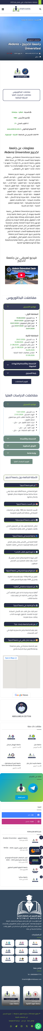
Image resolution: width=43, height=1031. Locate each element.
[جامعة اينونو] (35, 943)
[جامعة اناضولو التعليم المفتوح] (35, 870)
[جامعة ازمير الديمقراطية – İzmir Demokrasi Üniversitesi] (11, 756)
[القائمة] (3, 9)
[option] (17, 996)
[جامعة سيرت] (17, 996)
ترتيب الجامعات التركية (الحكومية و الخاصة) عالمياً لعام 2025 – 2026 (16, 858)
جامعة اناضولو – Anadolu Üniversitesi (15, 838)
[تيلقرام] (16, 1026)
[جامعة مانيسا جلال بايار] (31, 756)
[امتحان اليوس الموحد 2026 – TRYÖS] (35, 851)
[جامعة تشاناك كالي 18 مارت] (35, 959)
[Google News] (21, 695)
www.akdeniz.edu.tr (14, 129)
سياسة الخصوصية (14, 1020)
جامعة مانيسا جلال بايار (34, 763)
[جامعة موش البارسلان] (21, 951)
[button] (38, 1026)
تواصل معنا (30, 1020)
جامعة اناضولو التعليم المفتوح (17, 867)
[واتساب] (11, 1026)
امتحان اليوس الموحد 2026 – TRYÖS (15, 847)
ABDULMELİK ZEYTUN (31, 53)
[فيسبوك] (32, 1026)
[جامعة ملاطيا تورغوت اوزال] (8, 951)
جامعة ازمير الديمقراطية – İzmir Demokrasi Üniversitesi (11, 764)
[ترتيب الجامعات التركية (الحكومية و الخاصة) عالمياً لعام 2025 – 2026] (35, 860)
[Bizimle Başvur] (21, 9)
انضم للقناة (21, 797)
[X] (26, 1026)
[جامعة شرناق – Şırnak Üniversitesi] (21, 959)
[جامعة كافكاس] (8, 943)
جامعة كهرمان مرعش (14, 744)
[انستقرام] (21, 1026)
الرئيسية (37, 19)
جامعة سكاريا (23, 877)
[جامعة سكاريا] (35, 880)
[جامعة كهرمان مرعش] (11, 737)
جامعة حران (37, 744)
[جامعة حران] (31, 737)
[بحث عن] (40, 9)
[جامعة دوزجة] (35, 951)
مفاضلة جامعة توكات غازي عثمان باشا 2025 (22, 2)
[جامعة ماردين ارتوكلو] (21, 943)
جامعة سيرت (20, 1003)
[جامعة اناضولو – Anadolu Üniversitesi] (35, 841)
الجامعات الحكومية (27, 19)
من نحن (23, 1020)
